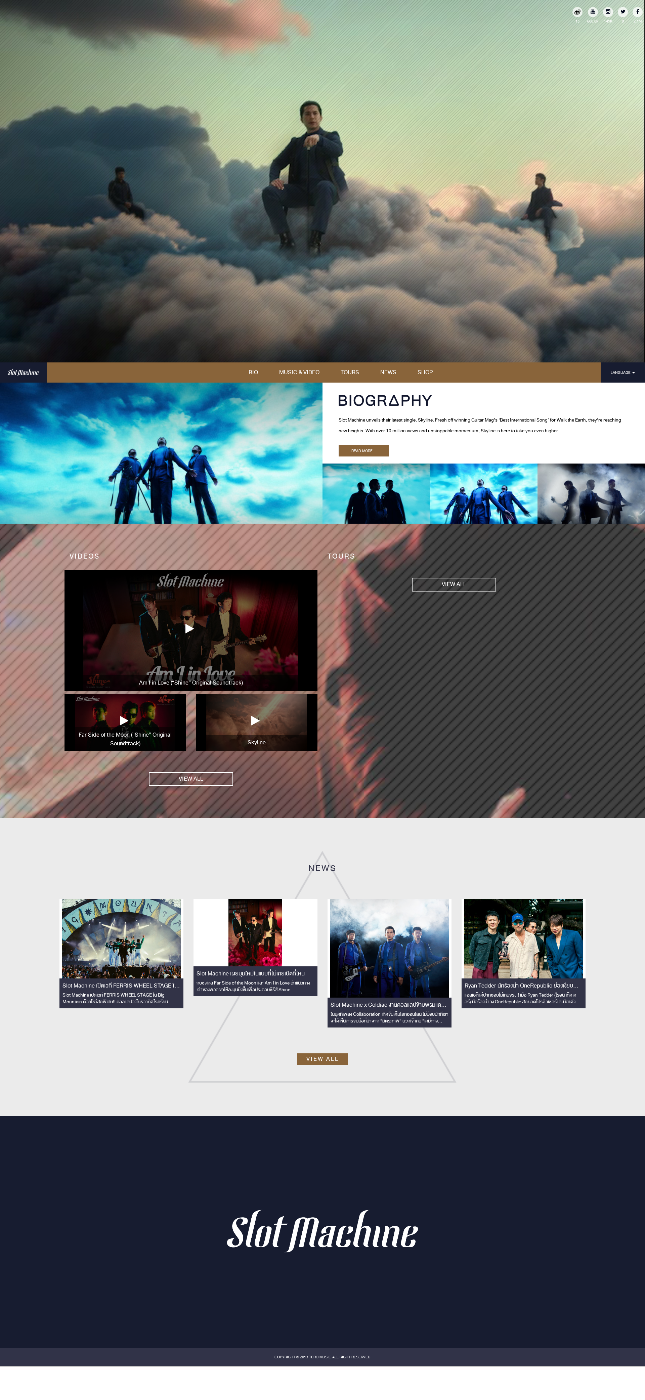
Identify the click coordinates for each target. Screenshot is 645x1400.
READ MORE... (363, 451)
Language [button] (621, 372)
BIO (253, 372)
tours (350, 372)
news (388, 372)
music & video (299, 372)
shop (425, 372)
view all (191, 778)
